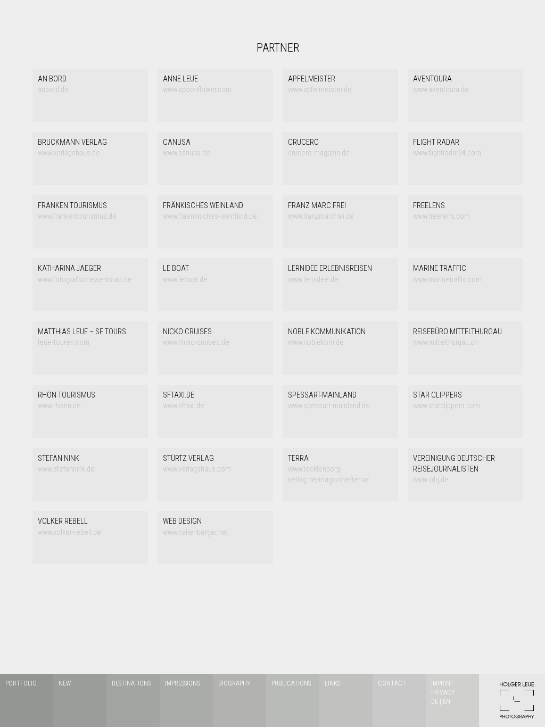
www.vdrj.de (454, 469)
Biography (234, 683)
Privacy (443, 692)
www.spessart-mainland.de (329, 400)
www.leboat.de (185, 274)
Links (332, 683)
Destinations (131, 683)
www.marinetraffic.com (447, 274)
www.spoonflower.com (197, 84)
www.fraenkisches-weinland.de (210, 211)
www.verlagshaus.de (72, 148)
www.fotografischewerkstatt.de (85, 274)
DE (434, 701)
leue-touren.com (82, 337)
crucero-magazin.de (319, 148)
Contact (392, 683)
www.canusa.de (186, 148)
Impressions (182, 683)
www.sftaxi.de (183, 400)
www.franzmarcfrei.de (321, 211)
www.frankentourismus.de (77, 211)
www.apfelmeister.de (320, 84)
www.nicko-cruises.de (196, 337)
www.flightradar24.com (447, 148)
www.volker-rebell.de (69, 526)
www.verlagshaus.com (197, 464)
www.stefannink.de (66, 464)
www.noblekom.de (327, 337)
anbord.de (53, 84)
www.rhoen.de (66, 400)
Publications (291, 683)
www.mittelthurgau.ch (457, 337)
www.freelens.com (441, 211)
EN (446, 701)
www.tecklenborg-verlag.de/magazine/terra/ (328, 469)
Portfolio (21, 683)
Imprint (442, 683)
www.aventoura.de (441, 84)
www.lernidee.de (330, 274)
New (65, 683)
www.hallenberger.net (195, 526)
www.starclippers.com (446, 400)
